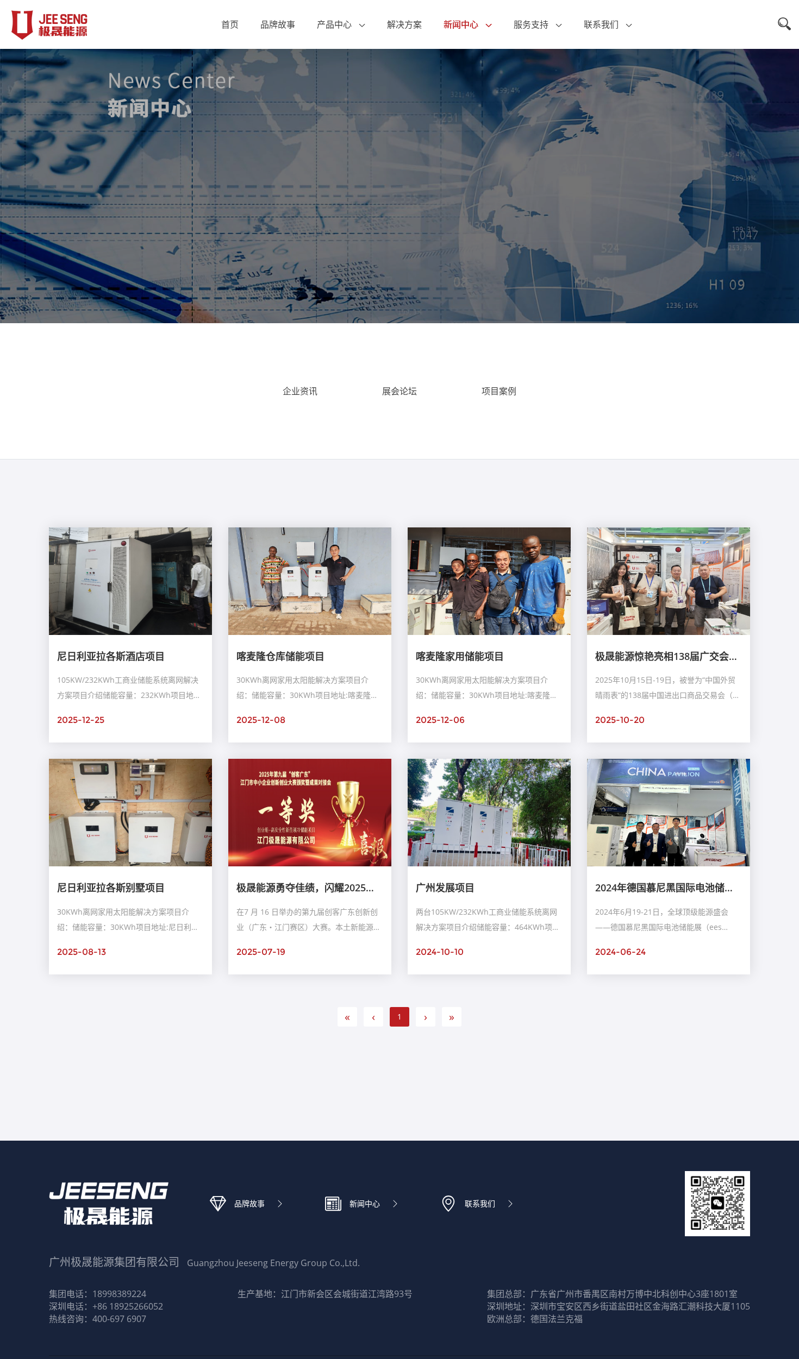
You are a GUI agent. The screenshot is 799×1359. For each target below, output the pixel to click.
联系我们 (601, 24)
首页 (230, 24)
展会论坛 (399, 391)
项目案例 (499, 391)
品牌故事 (277, 24)
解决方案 (404, 24)
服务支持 (531, 24)
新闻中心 (461, 24)
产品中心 (334, 24)
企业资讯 (300, 391)
